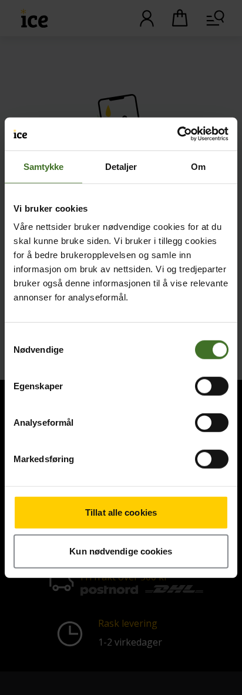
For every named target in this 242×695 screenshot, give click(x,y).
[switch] (211, 386)
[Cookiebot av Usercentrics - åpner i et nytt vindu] (177, 134)
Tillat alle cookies (121, 512)
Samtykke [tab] (43, 166)
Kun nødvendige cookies (120, 551)
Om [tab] (198, 166)
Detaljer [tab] (121, 166)
